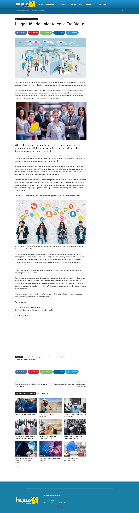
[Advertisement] (50, 337)
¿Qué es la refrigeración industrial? (25, 414)
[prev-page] (16, 466)
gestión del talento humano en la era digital (51, 357)
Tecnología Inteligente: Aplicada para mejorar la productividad (31, 385)
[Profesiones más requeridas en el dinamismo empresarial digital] (26, 427)
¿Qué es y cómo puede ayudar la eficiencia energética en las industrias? (24, 460)
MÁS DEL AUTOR (42, 393)
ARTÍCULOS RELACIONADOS (25, 393)
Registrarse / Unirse (38, 11)
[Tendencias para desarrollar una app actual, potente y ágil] (50, 427)
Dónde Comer (76, 4)
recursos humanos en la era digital (26, 359)
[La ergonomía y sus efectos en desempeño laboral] (75, 449)
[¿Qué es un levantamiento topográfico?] (50, 405)
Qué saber (62, 4)
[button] (121, 4)
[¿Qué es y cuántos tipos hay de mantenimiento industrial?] (75, 427)
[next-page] (19, 466)
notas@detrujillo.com (60, 507)
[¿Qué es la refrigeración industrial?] (26, 405)
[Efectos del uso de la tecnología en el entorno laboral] (75, 405)
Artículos (42, 412)
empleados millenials (31, 357)
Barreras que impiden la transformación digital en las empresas (69, 385)
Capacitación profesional (26, 19)
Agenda (17, 19)
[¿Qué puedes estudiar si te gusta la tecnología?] (50, 449)
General (36, 19)
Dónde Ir (89, 4)
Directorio (101, 4)
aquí (20, 307)
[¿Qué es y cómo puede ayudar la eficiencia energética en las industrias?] (26, 449)
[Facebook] (122, 11)
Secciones (50, 4)
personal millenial (71, 357)
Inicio (41, 4)
